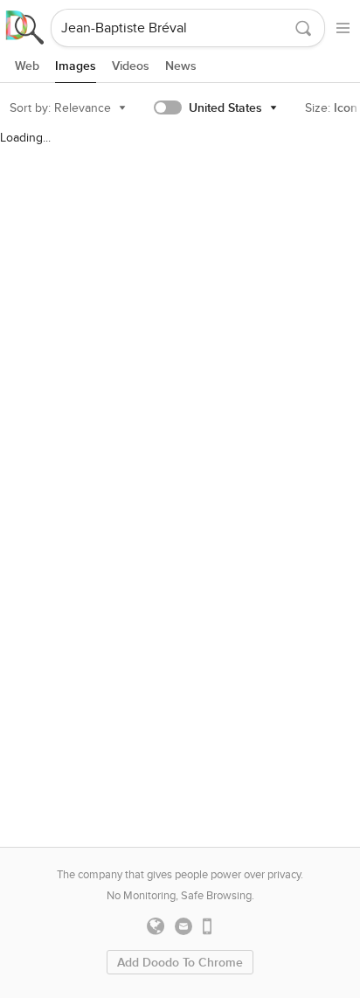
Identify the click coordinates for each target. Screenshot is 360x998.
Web (27, 66)
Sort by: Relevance (60, 107)
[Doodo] (25, 28)
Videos (130, 66)
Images (75, 66)
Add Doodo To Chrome (180, 962)
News (181, 66)
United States (225, 107)
